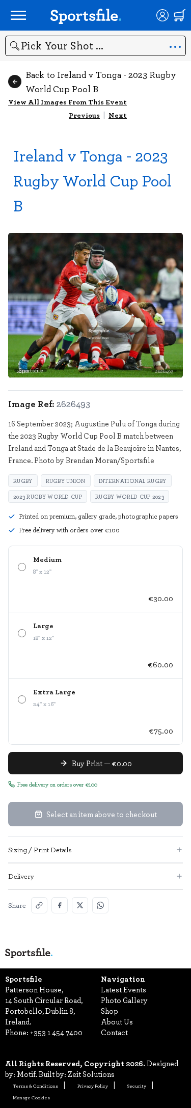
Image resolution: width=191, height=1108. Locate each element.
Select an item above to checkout (101, 814)
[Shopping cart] (180, 15)
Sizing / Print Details (40, 849)
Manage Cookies (31, 1097)
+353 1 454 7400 (56, 1032)
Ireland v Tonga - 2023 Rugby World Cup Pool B (92, 180)
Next (117, 115)
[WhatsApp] (100, 905)
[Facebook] (59, 905)
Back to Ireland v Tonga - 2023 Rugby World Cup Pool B (100, 81)
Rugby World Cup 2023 (129, 496)
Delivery (21, 876)
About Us (117, 1021)
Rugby (23, 480)
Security (136, 1085)
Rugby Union (66, 480)
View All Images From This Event (67, 101)
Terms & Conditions (35, 1085)
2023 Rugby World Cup (47, 496)
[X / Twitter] (80, 905)
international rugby (133, 480)
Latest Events (123, 989)
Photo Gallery (124, 1000)
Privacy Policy (92, 1085)
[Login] (162, 15)
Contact (114, 1032)
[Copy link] (39, 905)
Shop (109, 1011)
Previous (84, 115)
